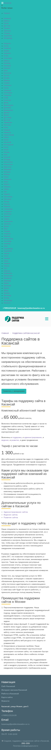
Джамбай (7, 108)
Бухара (6, 78)
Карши (6, 137)
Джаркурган (8, 110)
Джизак (6, 113)
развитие (15, 440)
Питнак (6, 202)
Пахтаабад (8, 197)
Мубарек (7, 172)
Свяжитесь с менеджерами (14, 391)
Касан (6, 140)
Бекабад (7, 63)
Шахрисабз (8, 276)
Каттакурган (8, 145)
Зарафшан (8, 122)
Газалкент (8, 85)
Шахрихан (8, 278)
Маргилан (7, 167)
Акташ (6, 46)
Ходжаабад (8, 249)
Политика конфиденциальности (25, 746)
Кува (5, 155)
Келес (6, 147)
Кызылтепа (8, 164)
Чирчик (6, 266)
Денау (6, 103)
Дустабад (7, 117)
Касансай (7, 142)
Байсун (6, 21)
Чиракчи (7, 263)
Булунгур (7, 73)
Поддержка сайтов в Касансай (26, 333)
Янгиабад (7, 295)
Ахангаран (8, 58)
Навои (6, 177)
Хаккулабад (8, 239)
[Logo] (21, 319)
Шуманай (7, 286)
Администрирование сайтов (16, 512)
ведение (5, 440)
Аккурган (7, 43)
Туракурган (8, 221)
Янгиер (6, 298)
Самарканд (8, 209)
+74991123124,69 (8, 715)
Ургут (6, 229)
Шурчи (6, 288)
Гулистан (7, 100)
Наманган (7, 179)
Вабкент (7, 80)
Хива (6, 246)
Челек (6, 256)
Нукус (6, 182)
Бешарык (7, 66)
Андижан (7, 53)
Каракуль (7, 132)
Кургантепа (8, 162)
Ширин (6, 283)
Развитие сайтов (11, 517)
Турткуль (7, 31)
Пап (5, 192)
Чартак (6, 253)
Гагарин (7, 83)
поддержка (17, 437)
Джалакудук (8, 105)
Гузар (6, 98)
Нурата (6, 184)
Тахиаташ (7, 214)
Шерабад (7, 281)
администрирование (33, 437)
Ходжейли (8, 36)
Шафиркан (8, 273)
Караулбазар (9, 135)
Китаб (6, 150)
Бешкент (7, 68)
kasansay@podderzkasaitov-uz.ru (15, 724)
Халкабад (7, 241)
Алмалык (7, 18)
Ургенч (6, 226)
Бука (5, 70)
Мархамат (8, 169)
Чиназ (6, 261)
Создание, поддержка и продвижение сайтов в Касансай (26, 741)
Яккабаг (7, 293)
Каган (6, 127)
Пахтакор (7, 199)
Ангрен (6, 51)
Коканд (6, 152)
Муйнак (7, 174)
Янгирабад (8, 38)
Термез (6, 219)
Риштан (7, 204)
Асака (6, 56)
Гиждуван (7, 95)
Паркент (7, 194)
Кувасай (7, 157)
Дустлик (7, 26)
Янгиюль (7, 303)
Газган (6, 23)
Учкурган (7, 234)
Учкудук (7, 33)
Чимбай (7, 258)
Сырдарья (8, 211)
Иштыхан (7, 125)
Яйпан (6, 291)
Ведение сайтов (10, 515)
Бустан (6, 75)
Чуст (5, 268)
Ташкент (7, 13)
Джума (6, 115)
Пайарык (7, 187)
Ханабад (7, 244)
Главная (5, 333)
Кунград (7, 159)
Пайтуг (6, 189)
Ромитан (7, 206)
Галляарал (8, 93)
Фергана (7, 236)
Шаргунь (7, 271)
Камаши (7, 130)
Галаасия (7, 90)
